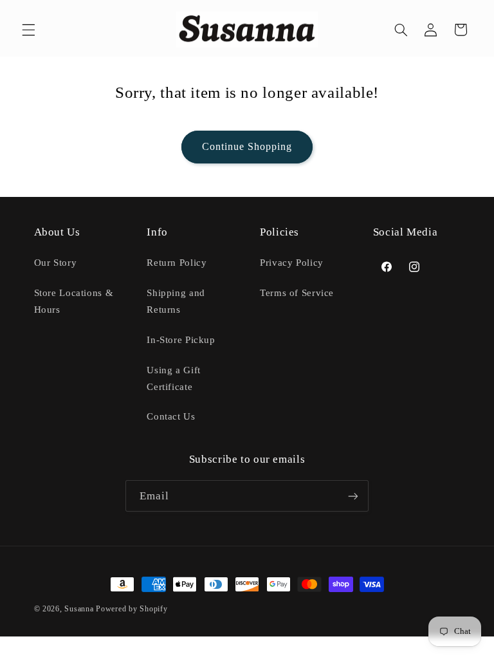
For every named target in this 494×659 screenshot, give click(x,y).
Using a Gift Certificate (174, 378)
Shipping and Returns (176, 301)
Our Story (55, 262)
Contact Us (171, 416)
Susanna (80, 609)
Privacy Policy (292, 262)
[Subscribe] (353, 496)
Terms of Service (297, 293)
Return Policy (176, 262)
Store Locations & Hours (74, 301)
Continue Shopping (247, 146)
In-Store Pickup (181, 340)
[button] (28, 29)
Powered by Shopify (131, 609)
